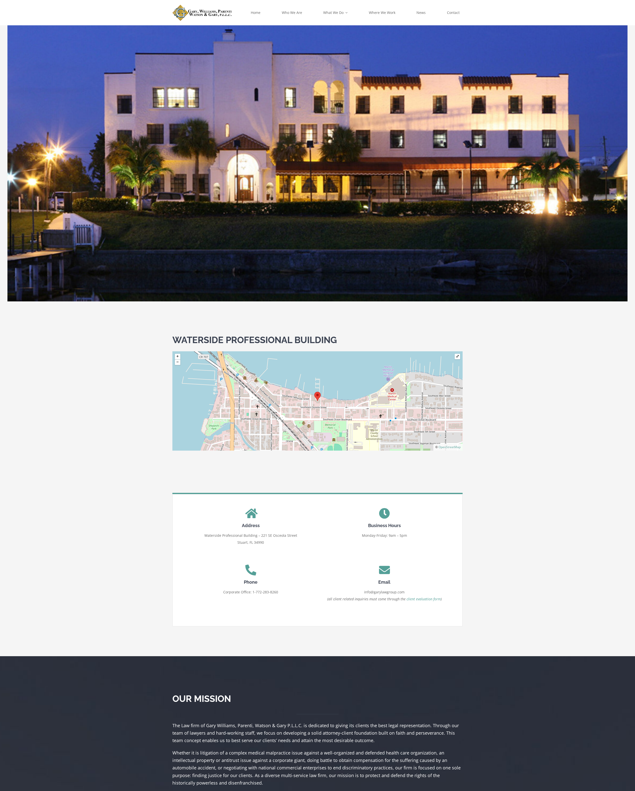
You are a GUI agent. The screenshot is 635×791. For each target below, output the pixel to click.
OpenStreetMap (450, 447)
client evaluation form (424, 599)
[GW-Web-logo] (202, 5)
